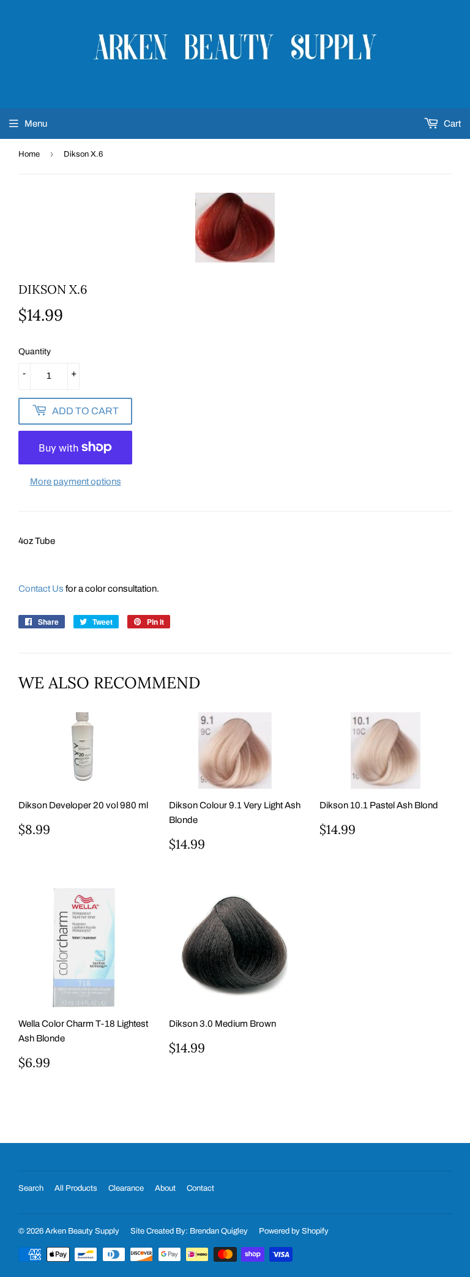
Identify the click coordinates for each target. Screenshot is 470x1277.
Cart (451, 123)
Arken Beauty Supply (82, 1231)
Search (30, 1188)
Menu (35, 123)
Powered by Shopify (294, 1231)
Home (29, 154)
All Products (75, 1188)
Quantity (34, 351)
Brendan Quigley (219, 1231)
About (165, 1188)
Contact (200, 1188)
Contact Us (41, 589)
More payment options (75, 481)
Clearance (126, 1188)
